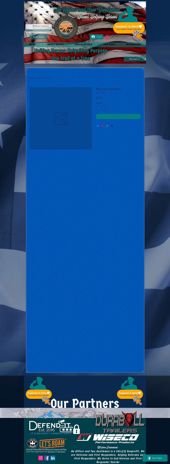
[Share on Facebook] (97, 125)
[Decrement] (98, 107)
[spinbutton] (102, 107)
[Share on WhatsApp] (107, 125)
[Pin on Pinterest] (102, 125)
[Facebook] (46, 458)
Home (32, 78)
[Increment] (105, 107)
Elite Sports (51, 452)
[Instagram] (40, 458)
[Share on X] (112, 125)
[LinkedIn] (52, 458)
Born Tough (61, 452)
